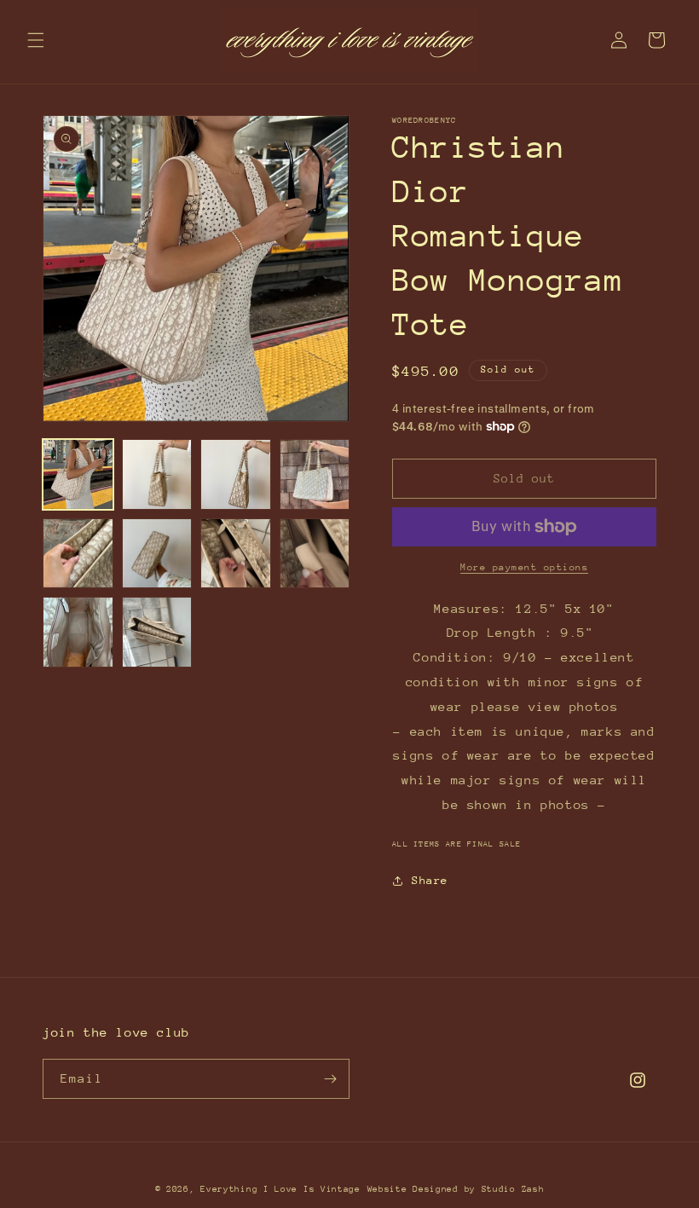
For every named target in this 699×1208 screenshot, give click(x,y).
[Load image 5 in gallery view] (78, 553)
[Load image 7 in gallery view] (235, 553)
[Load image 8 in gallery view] (315, 553)
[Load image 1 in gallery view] (78, 474)
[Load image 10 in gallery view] (157, 632)
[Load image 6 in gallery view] (157, 553)
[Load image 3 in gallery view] (235, 474)
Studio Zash (513, 1189)
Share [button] (430, 880)
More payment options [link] (524, 567)
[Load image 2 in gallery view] (157, 474)
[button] (36, 40)
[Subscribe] (330, 1079)
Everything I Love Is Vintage (280, 1189)
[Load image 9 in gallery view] (78, 632)
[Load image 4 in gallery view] (315, 474)
